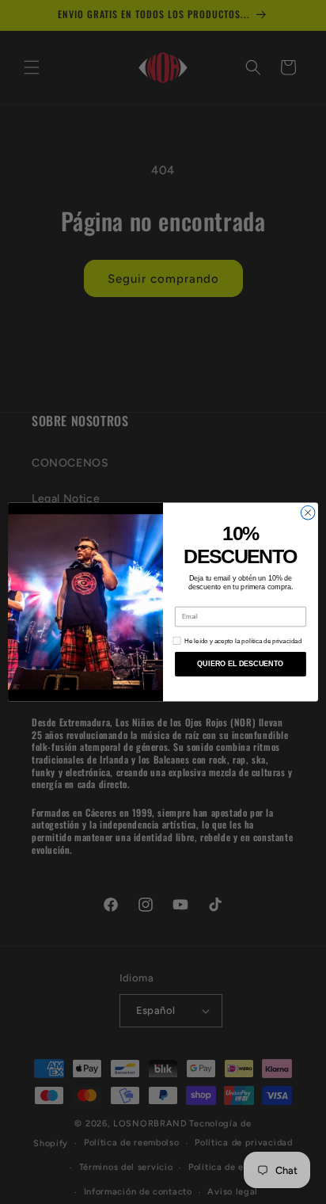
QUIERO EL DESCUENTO (240, 664)
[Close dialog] (308, 512)
